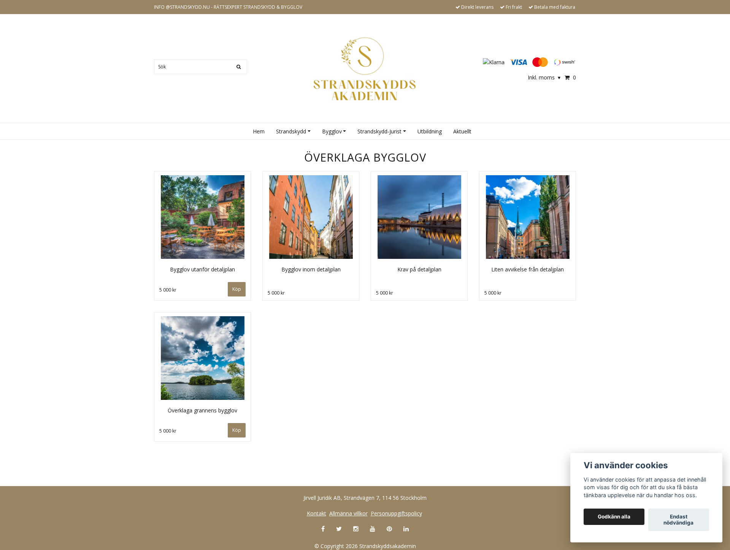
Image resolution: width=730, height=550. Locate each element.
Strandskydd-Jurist (379, 131)
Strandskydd (291, 131)
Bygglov (332, 131)
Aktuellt (462, 131)
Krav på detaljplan (419, 269)
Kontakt (316, 513)
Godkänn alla (614, 517)
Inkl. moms (544, 77)
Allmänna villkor (348, 513)
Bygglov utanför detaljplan (202, 269)
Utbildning (429, 131)
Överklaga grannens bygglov (202, 410)
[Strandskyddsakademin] (365, 69)
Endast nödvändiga (678, 520)
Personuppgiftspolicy (396, 513)
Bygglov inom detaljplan (311, 269)
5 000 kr (167, 290)
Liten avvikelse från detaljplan (527, 269)
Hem (259, 131)
